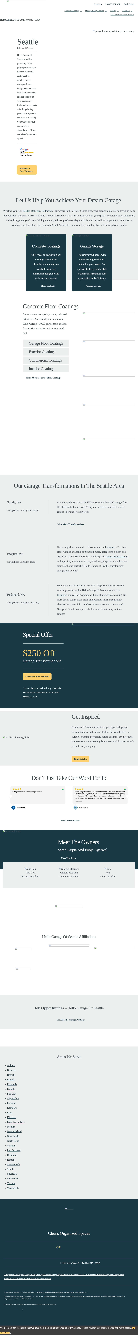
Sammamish (13, 1164)
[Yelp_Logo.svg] (114, 948)
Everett (10, 1089)
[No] (10, 1333)
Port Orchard (14, 1150)
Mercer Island (14, 1131)
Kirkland (11, 1117)
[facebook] (61, 1038)
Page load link (7, 1323)
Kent (9, 1112)
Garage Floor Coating (117, 556)
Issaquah (109, 547)
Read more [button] (78, 801)
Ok (133, 1328)
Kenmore (12, 1107)
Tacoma (11, 1183)
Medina (11, 1126)
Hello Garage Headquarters (48, 1263)
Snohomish (12, 1178)
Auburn (11, 1065)
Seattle (26, 210)
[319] (69, 945)
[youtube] (71, 1038)
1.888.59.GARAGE (71, 1247)
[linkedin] (77, 1038)
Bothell (10, 1074)
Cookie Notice (5, 1333)
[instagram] (66, 1038)
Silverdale (12, 1173)
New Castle (13, 1136)
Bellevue (35, 210)
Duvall (10, 1079)
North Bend (13, 1140)
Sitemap (25, 1309)
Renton (10, 1159)
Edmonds (12, 1084)
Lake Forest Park (16, 1122)
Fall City (11, 1093)
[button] (27, 152)
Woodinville (13, 1188)
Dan (8, 19)
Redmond (47, 210)
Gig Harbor (13, 1098)
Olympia (11, 1145)
